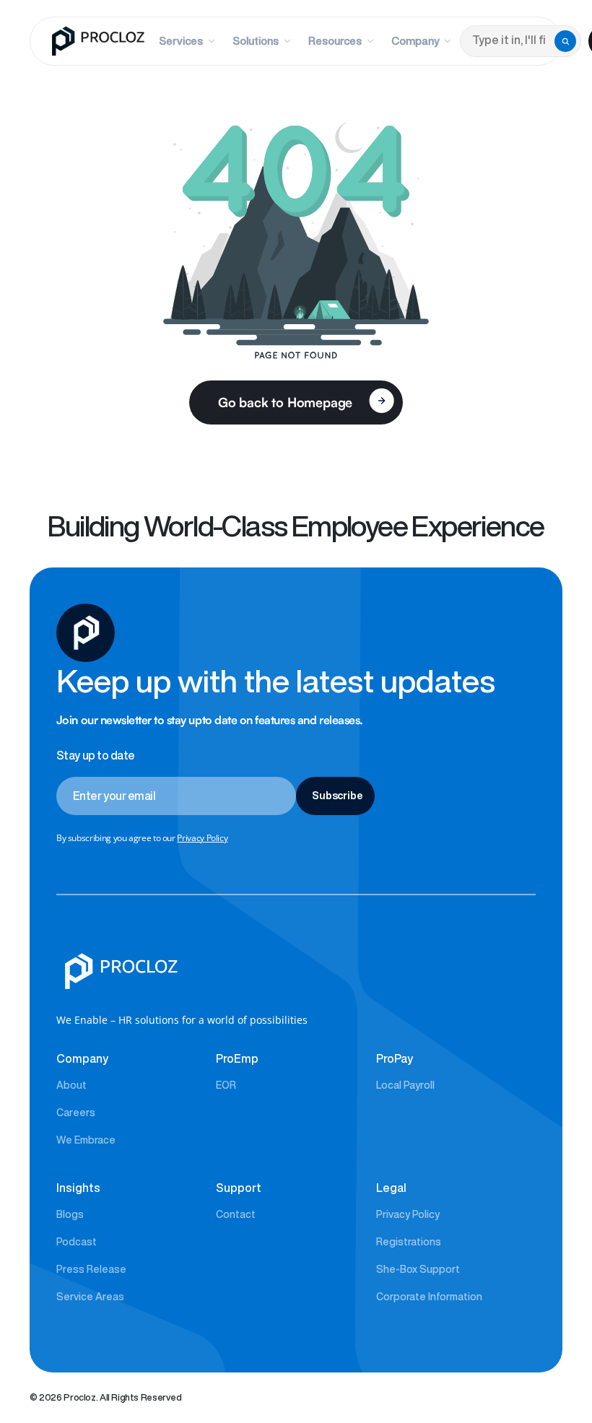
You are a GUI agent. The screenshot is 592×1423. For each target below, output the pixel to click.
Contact (236, 1214)
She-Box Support (418, 1269)
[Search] (565, 41)
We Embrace (86, 1140)
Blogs (70, 1214)
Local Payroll (405, 1085)
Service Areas (90, 1297)
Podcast (76, 1242)
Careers (75, 1112)
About (71, 1085)
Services (181, 40)
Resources (335, 40)
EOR (226, 1085)
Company (415, 40)
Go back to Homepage (285, 402)
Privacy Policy (202, 838)
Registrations (408, 1242)
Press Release (91, 1269)
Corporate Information (429, 1297)
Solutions (255, 40)
